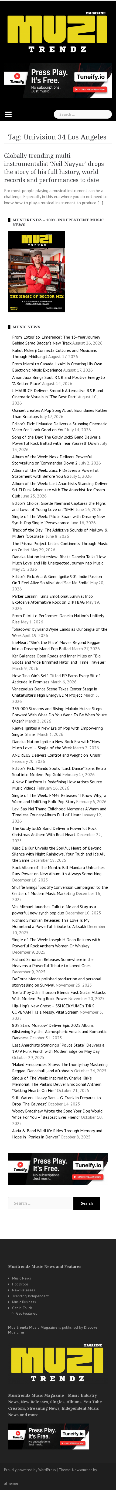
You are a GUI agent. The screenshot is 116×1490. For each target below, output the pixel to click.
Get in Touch (22, 1307)
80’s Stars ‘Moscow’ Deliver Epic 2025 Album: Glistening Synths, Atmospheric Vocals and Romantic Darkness (59, 1031)
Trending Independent (30, 1296)
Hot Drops (20, 1284)
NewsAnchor (82, 1469)
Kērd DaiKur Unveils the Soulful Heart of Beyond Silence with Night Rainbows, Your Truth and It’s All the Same (58, 854)
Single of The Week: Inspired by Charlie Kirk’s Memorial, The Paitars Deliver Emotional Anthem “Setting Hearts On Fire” (56, 1084)
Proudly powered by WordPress (30, 1469)
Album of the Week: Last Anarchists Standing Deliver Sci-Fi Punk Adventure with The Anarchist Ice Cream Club (60, 490)
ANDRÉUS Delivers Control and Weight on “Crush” (56, 755)
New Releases (23, 1290)
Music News (21, 1278)
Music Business (24, 1301)
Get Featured (26, 1313)
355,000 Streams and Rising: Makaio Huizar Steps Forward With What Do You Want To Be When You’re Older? (59, 715)
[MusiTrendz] (58, 32)
